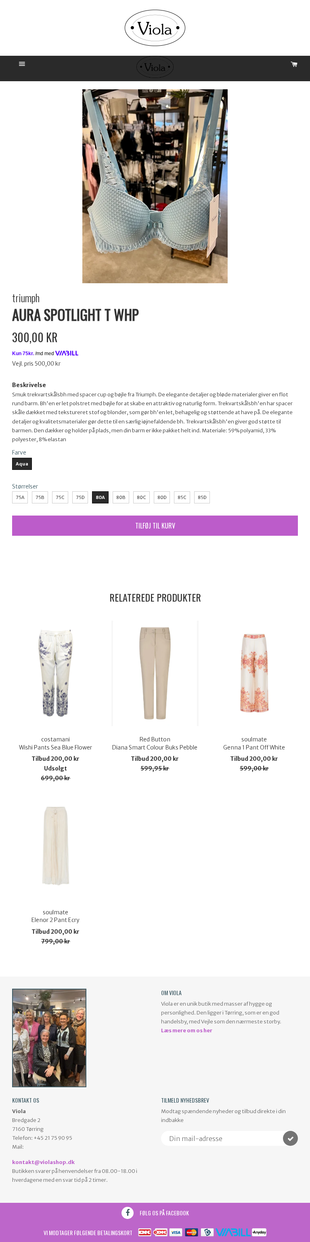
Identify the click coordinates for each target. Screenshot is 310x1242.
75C (60, 497)
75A (20, 497)
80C (141, 497)
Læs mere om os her (186, 1030)
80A (100, 497)
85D (202, 497)
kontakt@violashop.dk (43, 1162)
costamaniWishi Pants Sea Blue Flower (55, 743)
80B (121, 497)
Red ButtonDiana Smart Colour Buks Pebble (154, 743)
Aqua (22, 464)
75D (80, 497)
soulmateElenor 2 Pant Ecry (55, 916)
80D (161, 497)
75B (40, 497)
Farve (19, 452)
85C (182, 497)
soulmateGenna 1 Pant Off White (254, 743)
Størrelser (25, 486)
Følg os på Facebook (164, 1212)
